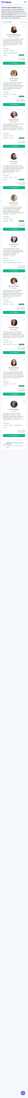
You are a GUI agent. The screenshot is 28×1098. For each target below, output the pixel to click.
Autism (14, 177)
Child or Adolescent (8, 344)
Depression (6, 137)
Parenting (6, 50)
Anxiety (14, 94)
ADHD (10, 94)
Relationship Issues (18, 425)
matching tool (21, 14)
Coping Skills (12, 50)
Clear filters (23, 22)
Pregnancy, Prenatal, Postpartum (10, 52)
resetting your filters (13, 445)
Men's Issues (6, 304)
